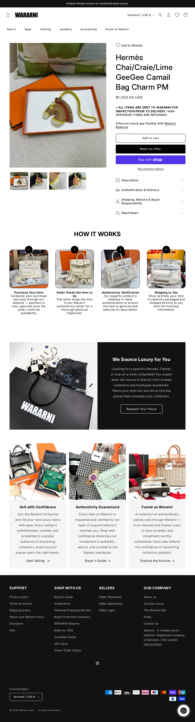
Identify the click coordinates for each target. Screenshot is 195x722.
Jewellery (65, 29)
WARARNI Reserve (66, 623)
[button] (8, 15)
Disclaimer (16, 623)
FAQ (12, 630)
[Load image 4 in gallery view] (77, 181)
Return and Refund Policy (27, 616)
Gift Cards (61, 643)
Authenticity (62, 603)
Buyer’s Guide (63, 596)
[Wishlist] (177, 15)
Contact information (49, 710)
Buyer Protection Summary (72, 616)
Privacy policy (19, 596)
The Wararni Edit (155, 610)
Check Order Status (67, 650)
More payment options (151, 168)
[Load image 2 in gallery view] (38, 181)
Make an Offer (64, 630)
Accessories (89, 29)
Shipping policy (20, 610)
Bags (28, 29)
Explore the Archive (155, 561)
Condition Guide (65, 637)
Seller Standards (110, 596)
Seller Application (111, 603)
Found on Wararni (117, 29)
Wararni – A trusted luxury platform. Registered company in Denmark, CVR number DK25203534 (164, 637)
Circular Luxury (154, 603)
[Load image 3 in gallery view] (58, 181)
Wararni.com (27, 710)
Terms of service (21, 603)
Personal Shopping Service (72, 610)
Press (147, 616)
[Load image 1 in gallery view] (19, 181)
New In (11, 29)
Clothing (45, 29)
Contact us (151, 623)
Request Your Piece (141, 409)
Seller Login (107, 610)
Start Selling (36, 561)
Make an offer (150, 149)
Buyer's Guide (95, 561)
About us (150, 596)
